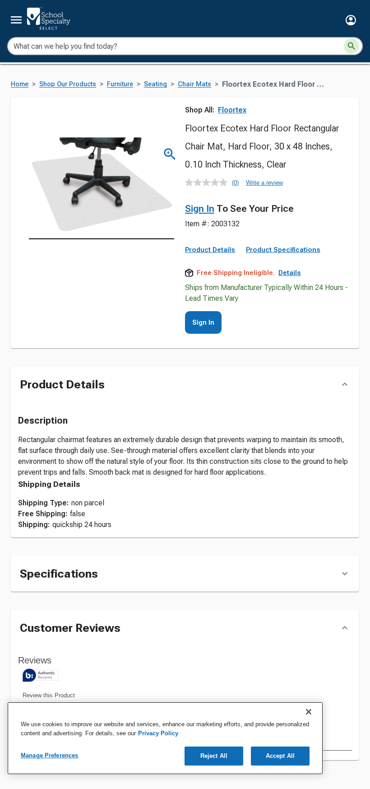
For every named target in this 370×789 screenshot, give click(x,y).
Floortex (232, 110)
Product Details (210, 250)
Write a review (264, 182)
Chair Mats (194, 84)
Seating (155, 84)
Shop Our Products (67, 84)
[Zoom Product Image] (170, 154)
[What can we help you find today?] (351, 46)
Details (289, 273)
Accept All (280, 755)
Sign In (199, 208)
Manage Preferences (49, 755)
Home (19, 84)
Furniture (120, 84)
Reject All (213, 755)
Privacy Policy (158, 733)
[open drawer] (16, 20)
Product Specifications (283, 250)
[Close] (309, 712)
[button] (351, 20)
